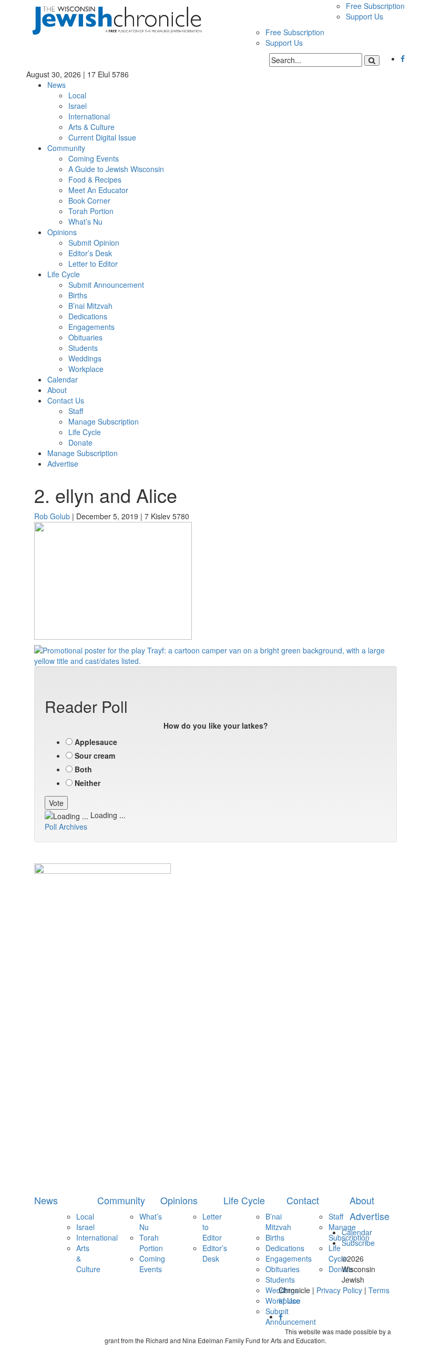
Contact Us (65, 400)
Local (77, 95)
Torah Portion (91, 211)
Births (77, 295)
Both (83, 769)
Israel (77, 105)
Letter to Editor (93, 263)
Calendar (62, 379)
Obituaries (85, 337)
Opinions (62, 232)
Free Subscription (375, 6)
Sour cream (95, 755)
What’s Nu (85, 221)
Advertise (62, 463)
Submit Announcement (106, 284)
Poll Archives (66, 826)
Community (66, 148)
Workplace (86, 369)
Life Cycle (63, 274)
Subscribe (358, 1242)
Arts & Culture (91, 127)
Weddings (84, 358)
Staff (75, 411)
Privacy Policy (339, 1290)
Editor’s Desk (90, 253)
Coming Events (93, 158)
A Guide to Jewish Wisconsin (116, 169)
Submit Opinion (93, 242)
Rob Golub (52, 516)
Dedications (87, 316)
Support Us (364, 16)
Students (83, 347)
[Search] (371, 60)
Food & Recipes (94, 179)
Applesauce (96, 742)
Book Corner (89, 200)
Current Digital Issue (102, 137)
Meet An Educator (98, 190)
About (57, 390)
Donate (80, 442)
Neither (87, 783)
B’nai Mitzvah (90, 305)
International (89, 116)
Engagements (91, 326)
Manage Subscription (103, 421)
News (56, 84)
